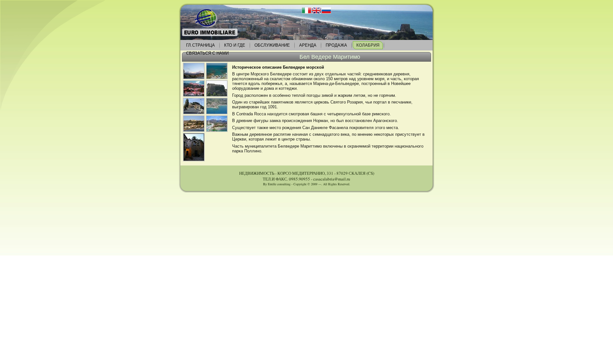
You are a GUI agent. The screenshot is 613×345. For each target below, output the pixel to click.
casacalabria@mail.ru (331, 179)
